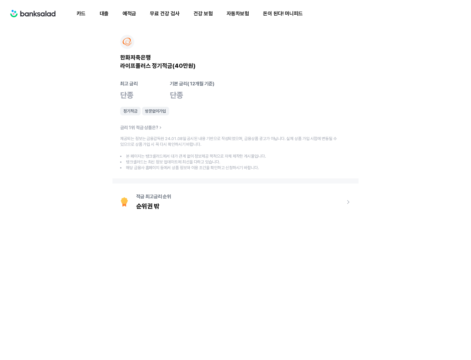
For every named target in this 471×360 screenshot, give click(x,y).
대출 (104, 14)
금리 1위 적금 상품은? (139, 127)
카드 (81, 14)
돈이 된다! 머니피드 (283, 14)
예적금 (129, 14)
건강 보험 (203, 14)
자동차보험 (238, 14)
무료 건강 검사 (164, 14)
